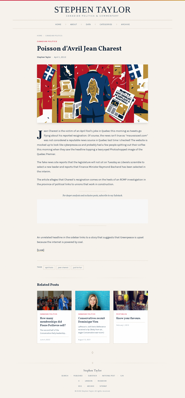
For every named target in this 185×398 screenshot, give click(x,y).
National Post (108, 376)
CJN (122, 376)
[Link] (40, 250)
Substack (92, 376)
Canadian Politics (53, 36)
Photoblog (121, 314)
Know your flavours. (128, 318)
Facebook (102, 381)
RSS (80, 386)
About (73, 24)
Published (78, 376)
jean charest (63, 267)
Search (64, 376)
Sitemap (103, 386)
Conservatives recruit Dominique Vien (91, 320)
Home (58, 24)
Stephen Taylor (44, 57)
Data (88, 24)
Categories (106, 24)
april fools (49, 267)
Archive (125, 24)
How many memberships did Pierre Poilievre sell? (53, 322)
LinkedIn (88, 381)
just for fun (77, 267)
